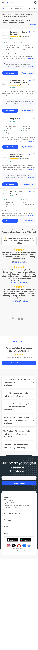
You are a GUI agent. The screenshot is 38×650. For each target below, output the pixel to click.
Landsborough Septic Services (19, 262)
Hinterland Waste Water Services (19, 282)
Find (11, 14)
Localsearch (4, 14)
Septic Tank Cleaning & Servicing (23, 14)
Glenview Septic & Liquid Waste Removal (19, 301)
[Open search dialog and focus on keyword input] (3, 9)
